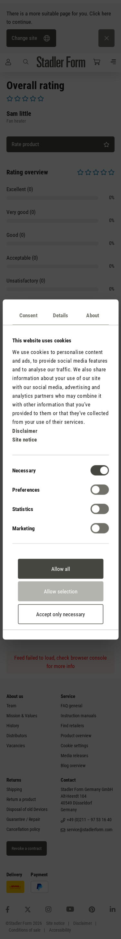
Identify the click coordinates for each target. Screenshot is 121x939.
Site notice (24, 439)
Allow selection (60, 591)
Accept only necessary (60, 614)
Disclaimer (24, 430)
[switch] (99, 489)
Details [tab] (60, 315)
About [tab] (92, 315)
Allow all (60, 568)
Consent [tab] (28, 315)
